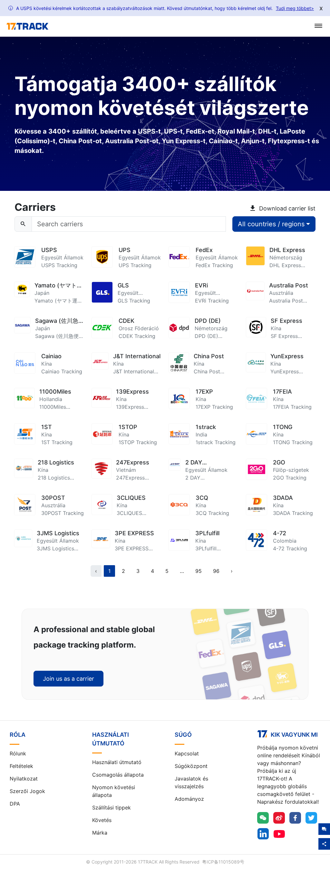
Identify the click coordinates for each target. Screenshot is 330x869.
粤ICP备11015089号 (223, 861)
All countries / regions (271, 224)
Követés (102, 820)
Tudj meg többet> (295, 8)
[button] (182, 571)
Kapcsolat (187, 753)
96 (216, 571)
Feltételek (21, 766)
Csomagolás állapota (118, 774)
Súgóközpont (191, 766)
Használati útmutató (116, 762)
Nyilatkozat (24, 778)
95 (198, 571)
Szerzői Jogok (27, 791)
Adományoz (189, 799)
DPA (15, 803)
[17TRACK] (27, 26)
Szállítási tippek (111, 807)
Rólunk (18, 753)
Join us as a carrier (68, 678)
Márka (99, 832)
